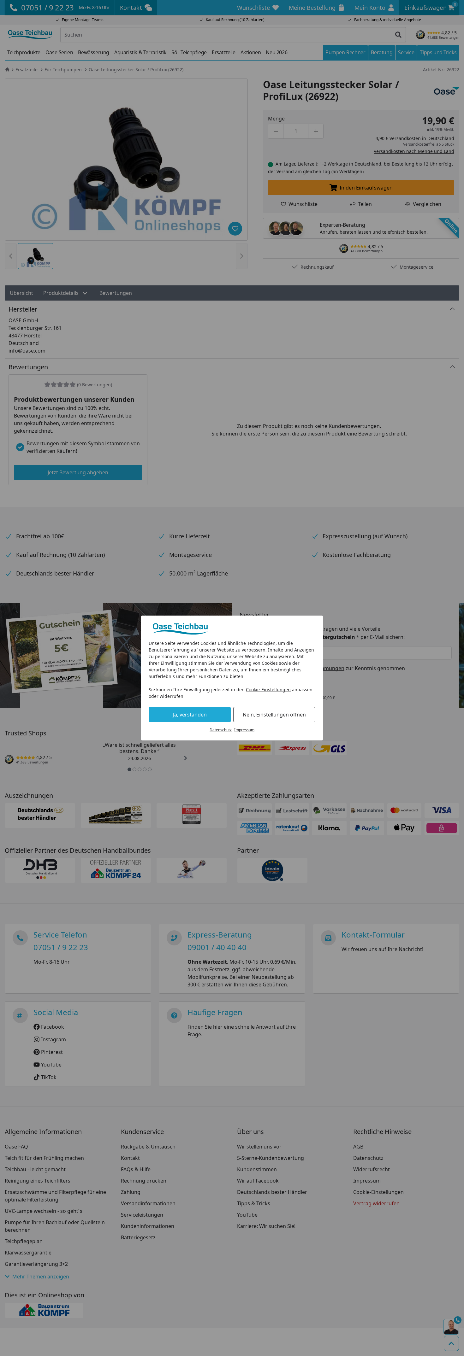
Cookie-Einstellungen (268, 690)
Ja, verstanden (190, 714)
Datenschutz (221, 730)
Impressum (244, 730)
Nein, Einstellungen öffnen (274, 714)
